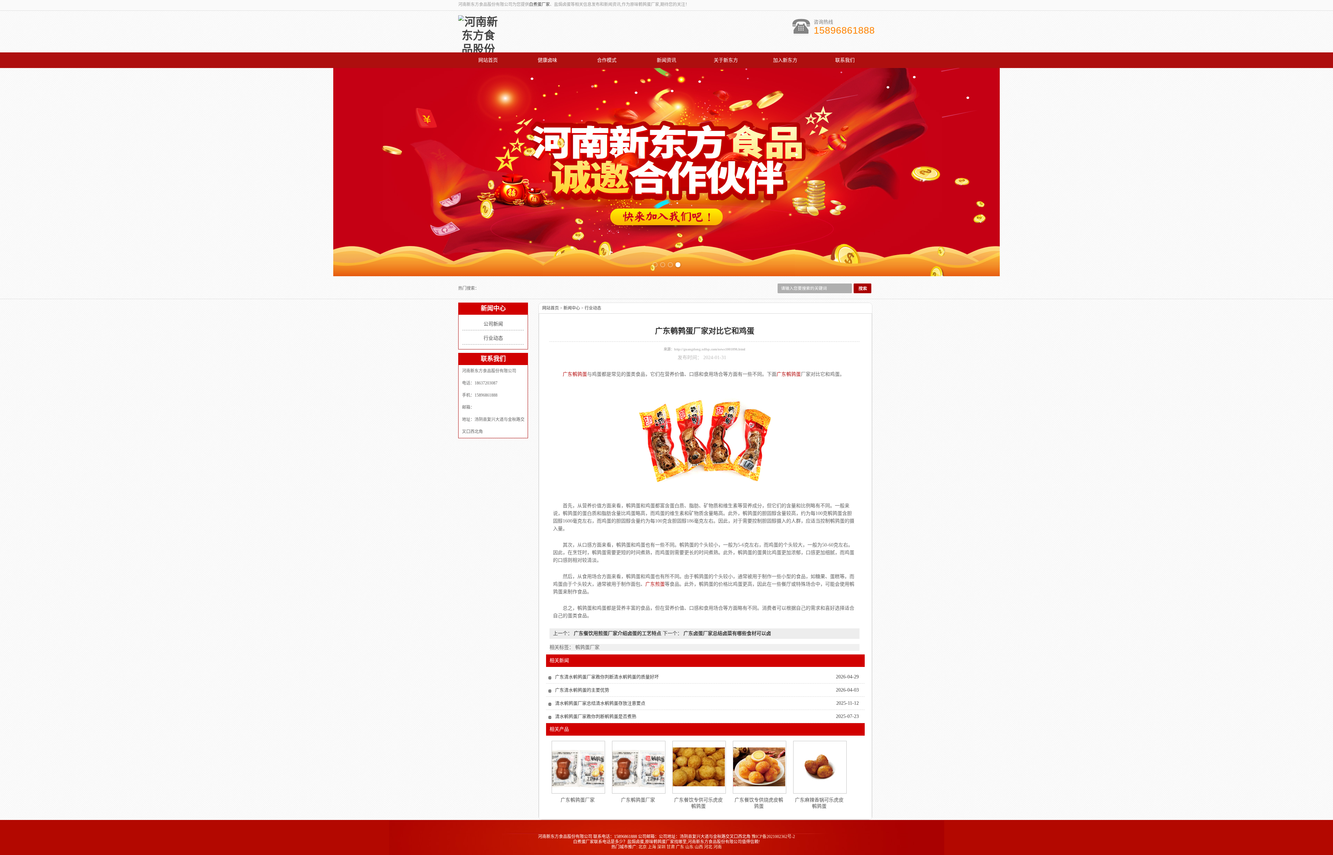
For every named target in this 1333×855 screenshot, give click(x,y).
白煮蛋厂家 (539, 4)
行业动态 (493, 338)
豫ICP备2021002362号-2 (773, 836)
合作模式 (607, 60)
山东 (689, 847)
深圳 (661, 847)
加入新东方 (785, 60)
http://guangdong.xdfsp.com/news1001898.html (709, 349)
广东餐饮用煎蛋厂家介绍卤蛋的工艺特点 (617, 633)
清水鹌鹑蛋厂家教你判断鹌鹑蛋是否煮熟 (595, 716)
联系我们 (845, 60)
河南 (717, 847)
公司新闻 (493, 324)
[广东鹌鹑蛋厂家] (578, 767)
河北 (708, 847)
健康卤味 (547, 60)
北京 (642, 847)
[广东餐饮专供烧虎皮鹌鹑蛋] (759, 767)
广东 (680, 847)
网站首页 (488, 60)
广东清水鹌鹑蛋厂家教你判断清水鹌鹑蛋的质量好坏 (607, 676)
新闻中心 (571, 308)
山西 (699, 847)
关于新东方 (726, 60)
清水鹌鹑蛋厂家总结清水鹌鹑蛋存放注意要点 (600, 703)
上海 (652, 847)
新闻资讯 (666, 60)
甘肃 (670, 847)
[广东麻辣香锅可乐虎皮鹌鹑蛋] (820, 767)
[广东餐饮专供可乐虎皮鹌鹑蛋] (699, 767)
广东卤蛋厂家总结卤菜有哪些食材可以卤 (726, 633)
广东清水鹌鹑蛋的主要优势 (582, 690)
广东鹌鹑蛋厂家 (578, 800)
